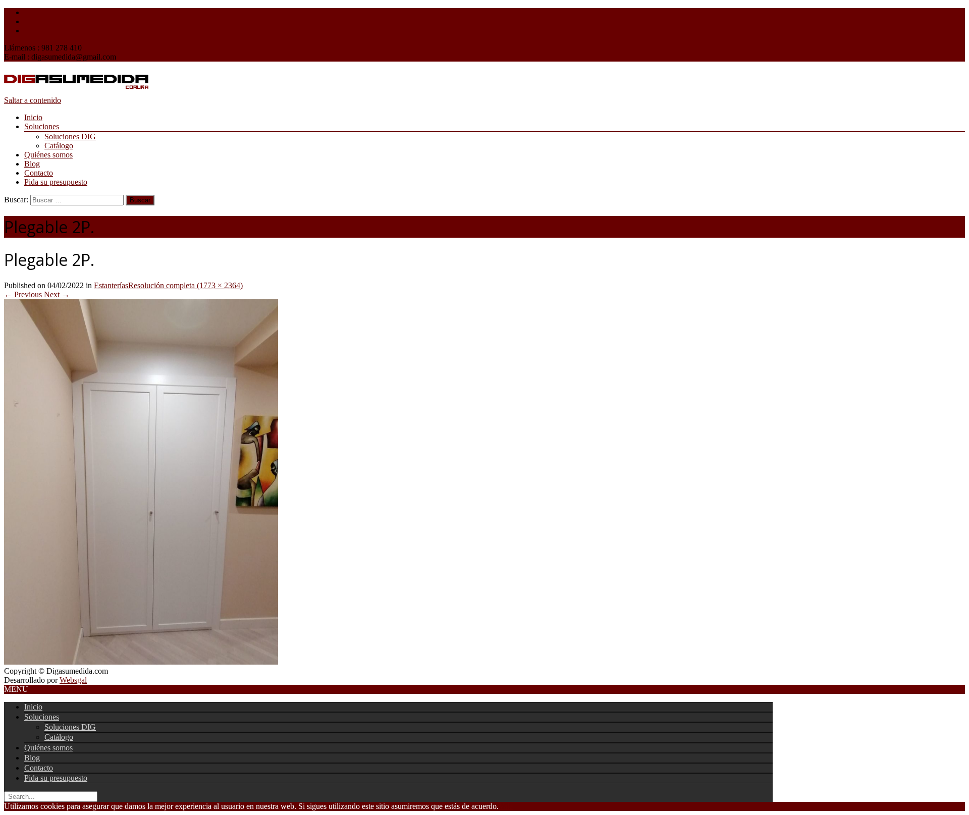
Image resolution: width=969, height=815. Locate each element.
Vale (506, 806)
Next (57, 294)
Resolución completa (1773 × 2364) (185, 285)
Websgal (73, 680)
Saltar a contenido (32, 100)
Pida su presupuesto (55, 182)
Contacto (38, 173)
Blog (32, 163)
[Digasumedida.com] (76, 91)
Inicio (33, 117)
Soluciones (41, 126)
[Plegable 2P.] (141, 662)
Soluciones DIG (70, 136)
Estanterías (111, 285)
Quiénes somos (48, 154)
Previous (23, 294)
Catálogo (58, 145)
